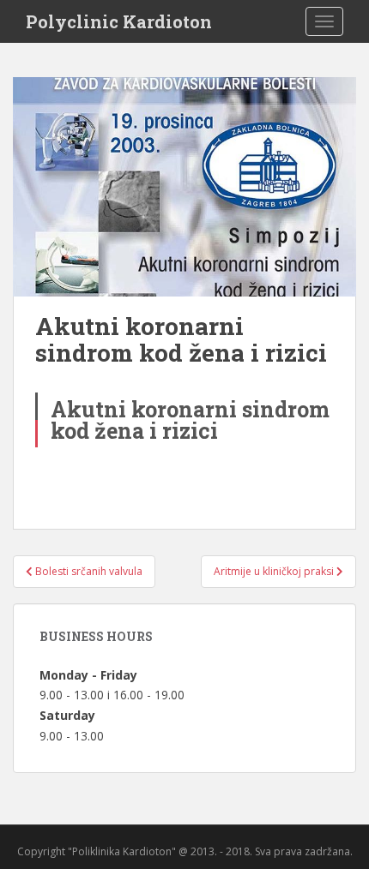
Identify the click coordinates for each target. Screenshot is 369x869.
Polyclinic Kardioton (119, 21)
